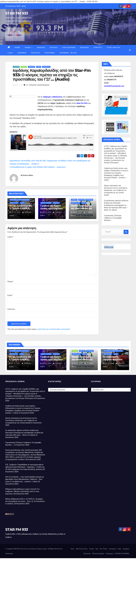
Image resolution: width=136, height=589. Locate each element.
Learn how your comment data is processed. (53, 329)
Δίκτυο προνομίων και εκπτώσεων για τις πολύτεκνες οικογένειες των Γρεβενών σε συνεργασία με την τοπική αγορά (116, 190)
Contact (97, 47)
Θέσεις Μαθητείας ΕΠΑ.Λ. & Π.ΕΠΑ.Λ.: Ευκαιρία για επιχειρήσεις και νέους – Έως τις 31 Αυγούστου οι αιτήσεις (25, 501)
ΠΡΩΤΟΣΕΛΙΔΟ (14, 202)
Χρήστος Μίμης (28, 175)
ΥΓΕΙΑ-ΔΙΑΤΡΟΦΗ (68, 47)
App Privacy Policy (82, 549)
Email (10, 295)
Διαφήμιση (21, 53)
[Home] (8, 47)
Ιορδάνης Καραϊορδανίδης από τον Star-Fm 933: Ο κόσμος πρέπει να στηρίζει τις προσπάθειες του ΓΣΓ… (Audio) (52, 75)
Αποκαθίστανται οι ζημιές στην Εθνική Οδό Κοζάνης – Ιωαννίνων (38, 167)
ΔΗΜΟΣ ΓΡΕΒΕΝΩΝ (46, 202)
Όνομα (10, 281)
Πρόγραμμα (50, 53)
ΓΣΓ (27, 85)
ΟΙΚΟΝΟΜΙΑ (89, 199)
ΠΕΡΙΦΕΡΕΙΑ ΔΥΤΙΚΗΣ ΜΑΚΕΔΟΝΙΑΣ (19, 199)
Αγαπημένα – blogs (68, 53)
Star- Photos (113, 47)
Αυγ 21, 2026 (46, 212)
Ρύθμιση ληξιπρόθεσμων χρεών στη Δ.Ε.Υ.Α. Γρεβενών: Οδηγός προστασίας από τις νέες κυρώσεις (22, 491)
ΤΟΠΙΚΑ (28, 47)
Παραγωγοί (35, 53)
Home (17, 47)
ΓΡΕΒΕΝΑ (23, 66)
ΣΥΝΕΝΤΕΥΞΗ (46, 66)
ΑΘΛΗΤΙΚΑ (41, 47)
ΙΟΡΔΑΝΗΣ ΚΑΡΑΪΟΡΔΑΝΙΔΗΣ (39, 85)
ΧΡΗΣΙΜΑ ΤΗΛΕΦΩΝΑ (122, 553)
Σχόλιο (10, 237)
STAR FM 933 (16, 13)
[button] (130, 50)
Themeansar (9, 553)
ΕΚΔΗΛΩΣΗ (84, 47)
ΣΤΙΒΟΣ (38, 66)
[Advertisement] (64, 573)
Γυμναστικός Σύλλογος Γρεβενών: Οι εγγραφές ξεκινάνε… (113, 218)
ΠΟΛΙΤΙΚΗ (53, 47)
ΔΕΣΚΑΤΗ (81, 199)
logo (10, 53)
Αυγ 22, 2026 (15, 212)
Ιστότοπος (11, 309)
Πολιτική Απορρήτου (98, 553)
